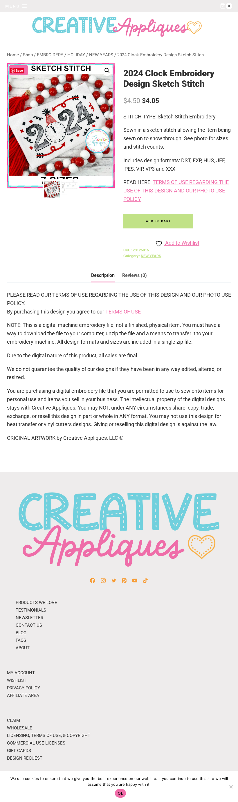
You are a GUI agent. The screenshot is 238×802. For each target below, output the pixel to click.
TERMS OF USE (123, 312)
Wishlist (16, 680)
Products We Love (36, 602)
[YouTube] (134, 580)
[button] (107, 70)
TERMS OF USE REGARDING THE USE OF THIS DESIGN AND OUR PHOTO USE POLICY (176, 190)
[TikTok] (145, 580)
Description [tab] (103, 275)
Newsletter (29, 617)
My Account (21, 672)
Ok (120, 793)
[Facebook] (92, 580)
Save (19, 70)
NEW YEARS (151, 256)
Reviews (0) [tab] (134, 275)
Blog (21, 632)
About (23, 647)
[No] (231, 787)
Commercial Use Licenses (36, 743)
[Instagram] (103, 580)
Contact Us (29, 625)
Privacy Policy (23, 688)
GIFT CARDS (19, 750)
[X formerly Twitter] (114, 580)
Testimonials (31, 610)
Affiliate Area (23, 695)
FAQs (21, 640)
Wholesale (19, 728)
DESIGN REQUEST (24, 758)
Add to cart (158, 221)
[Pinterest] (124, 580)
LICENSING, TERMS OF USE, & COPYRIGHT (48, 735)
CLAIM (13, 720)
